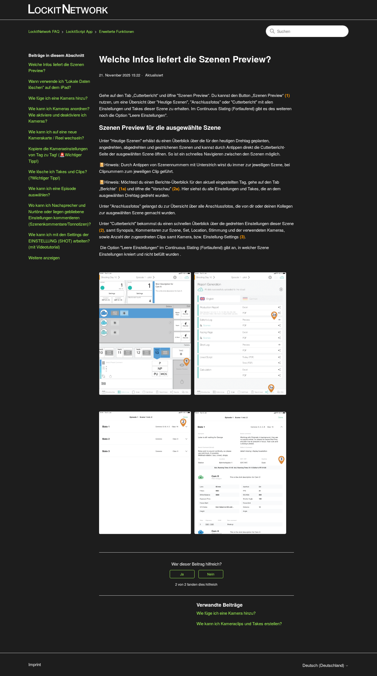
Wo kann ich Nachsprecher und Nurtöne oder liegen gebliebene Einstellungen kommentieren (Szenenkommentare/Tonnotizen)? (59, 214)
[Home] (68, 9)
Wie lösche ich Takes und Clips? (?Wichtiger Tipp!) (57, 174)
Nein (210, 574)
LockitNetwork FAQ (43, 31)
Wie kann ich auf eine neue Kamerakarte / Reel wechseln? (56, 135)
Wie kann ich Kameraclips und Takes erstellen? (239, 623)
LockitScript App (79, 31)
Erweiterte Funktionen (116, 31)
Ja (182, 574)
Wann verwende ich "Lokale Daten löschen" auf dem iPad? (59, 84)
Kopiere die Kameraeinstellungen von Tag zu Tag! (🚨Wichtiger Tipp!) (57, 155)
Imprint (34, 664)
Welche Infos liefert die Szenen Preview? (56, 67)
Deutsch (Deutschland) (323, 665)
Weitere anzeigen (44, 257)
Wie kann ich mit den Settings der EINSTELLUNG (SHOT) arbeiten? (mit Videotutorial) (59, 240)
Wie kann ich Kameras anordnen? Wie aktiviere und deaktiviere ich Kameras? (58, 114)
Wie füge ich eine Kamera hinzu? (57, 98)
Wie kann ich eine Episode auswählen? (52, 191)
